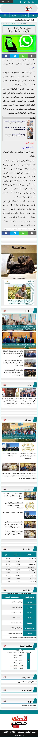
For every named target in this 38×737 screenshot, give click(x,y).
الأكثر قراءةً (28, 489)
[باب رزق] (19, 292)
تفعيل (13, 134)
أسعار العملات (26, 549)
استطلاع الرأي (26, 677)
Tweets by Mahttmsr (29, 705)
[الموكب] (19, 262)
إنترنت (32, 68)
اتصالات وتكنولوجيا (22, 19)
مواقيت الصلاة (26, 645)
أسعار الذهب (27, 590)
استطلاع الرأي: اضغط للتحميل (27, 681)
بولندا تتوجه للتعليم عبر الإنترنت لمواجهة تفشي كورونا (15, 128)
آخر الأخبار (28, 310)
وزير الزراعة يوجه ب (20, 134)
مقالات (29, 384)
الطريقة (7, 121)
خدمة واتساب (22, 229)
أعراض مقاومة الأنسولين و (17, 121)
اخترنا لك (28, 419)
